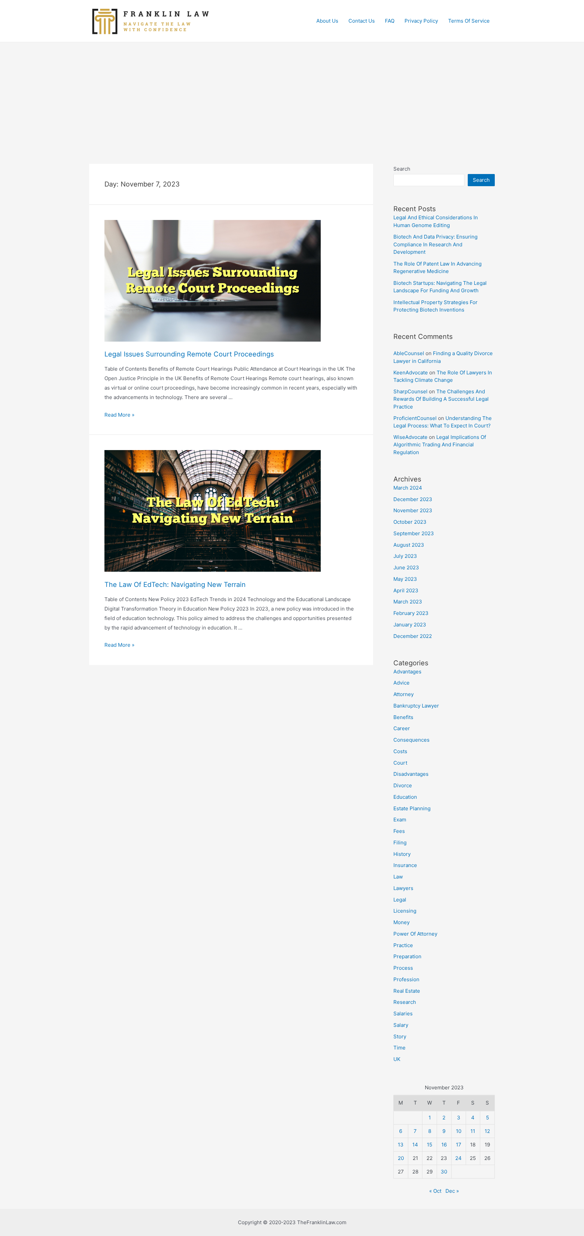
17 (458, 1144)
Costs (400, 751)
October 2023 (410, 522)
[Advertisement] (292, 93)
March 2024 (407, 488)
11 (472, 1131)
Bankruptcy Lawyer (416, 705)
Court (400, 763)
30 (444, 1171)
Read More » (119, 415)
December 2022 (412, 636)
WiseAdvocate (410, 437)
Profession (406, 979)
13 (401, 1144)
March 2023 (407, 601)
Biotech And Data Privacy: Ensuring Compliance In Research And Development (435, 244)
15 (429, 1144)
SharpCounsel (410, 391)
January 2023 (409, 624)
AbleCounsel (408, 353)
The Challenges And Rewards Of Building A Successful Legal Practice (441, 399)
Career (401, 728)
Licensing (404, 911)
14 (415, 1144)
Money (401, 922)
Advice (401, 682)
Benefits (403, 717)
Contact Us (361, 21)
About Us (327, 21)
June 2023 (406, 567)
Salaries (403, 1013)
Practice (403, 945)
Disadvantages (411, 774)
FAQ (389, 21)
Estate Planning (412, 808)
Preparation (407, 956)
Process (403, 968)
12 (487, 1131)
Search (401, 169)
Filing (400, 842)
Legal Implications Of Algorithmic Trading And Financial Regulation (439, 444)
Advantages (407, 671)
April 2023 (405, 590)
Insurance (405, 865)
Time (399, 1047)
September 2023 (413, 533)
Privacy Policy (421, 21)
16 (444, 1144)
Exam (399, 819)
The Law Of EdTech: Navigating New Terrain (175, 584)
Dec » (452, 1191)
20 (401, 1158)
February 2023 (411, 613)
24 (458, 1158)
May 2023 (405, 579)
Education (405, 797)
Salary (400, 1025)
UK (396, 1059)
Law (398, 876)
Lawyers (403, 888)
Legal (399, 899)
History (402, 854)
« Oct (435, 1191)
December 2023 (412, 499)
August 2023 (408, 545)
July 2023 (405, 556)
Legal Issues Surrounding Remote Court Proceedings (189, 354)
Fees (399, 831)
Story (399, 1036)
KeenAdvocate (410, 372)
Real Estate (406, 991)
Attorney (403, 694)
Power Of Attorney (415, 934)
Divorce (402, 785)
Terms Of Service (469, 21)
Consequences (411, 740)
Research (404, 1002)
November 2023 (412, 510)
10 (458, 1131)
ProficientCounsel (415, 418)
